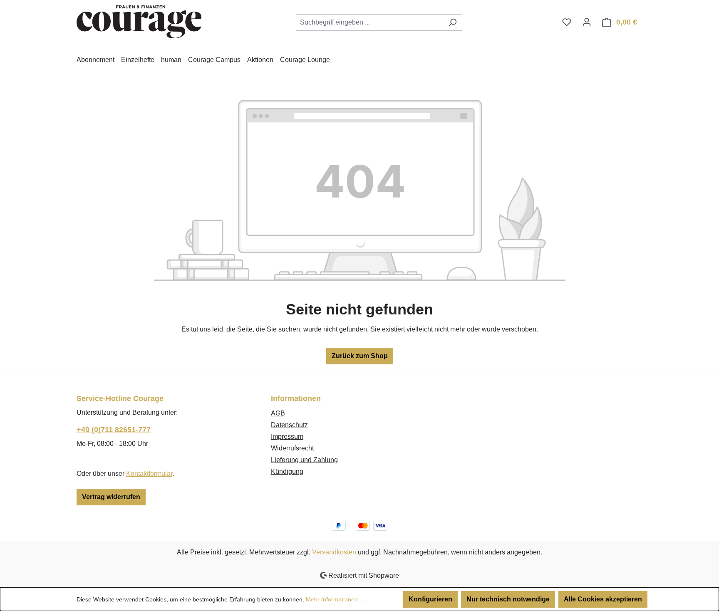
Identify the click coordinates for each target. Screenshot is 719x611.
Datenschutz (289, 424)
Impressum (287, 436)
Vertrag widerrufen (111, 496)
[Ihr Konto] (587, 22)
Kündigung (287, 471)
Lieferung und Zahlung (304, 459)
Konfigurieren (430, 599)
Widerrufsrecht (292, 448)
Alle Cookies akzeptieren (603, 599)
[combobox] (369, 22)
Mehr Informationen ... (335, 599)
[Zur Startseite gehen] (139, 20)
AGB (278, 413)
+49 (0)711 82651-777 (114, 429)
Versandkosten (334, 552)
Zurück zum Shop (360, 355)
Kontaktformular (149, 473)
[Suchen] (452, 22)
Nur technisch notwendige (508, 599)
